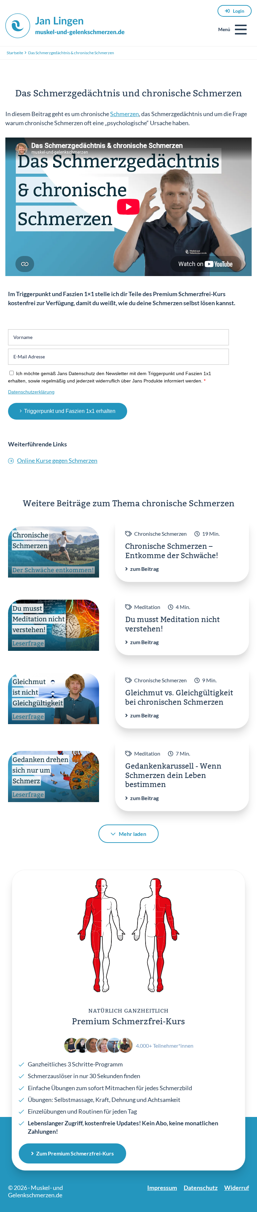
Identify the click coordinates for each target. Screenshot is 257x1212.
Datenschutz (201, 1187)
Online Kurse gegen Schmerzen (57, 460)
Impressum (162, 1187)
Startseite (15, 52)
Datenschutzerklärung (31, 392)
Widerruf (236, 1187)
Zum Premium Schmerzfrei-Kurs (75, 1153)
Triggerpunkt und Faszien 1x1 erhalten (69, 411)
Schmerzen (124, 113)
